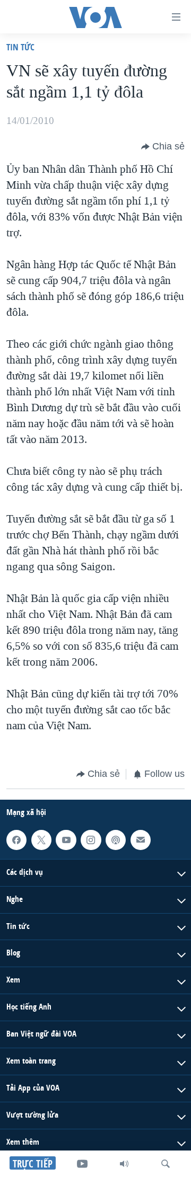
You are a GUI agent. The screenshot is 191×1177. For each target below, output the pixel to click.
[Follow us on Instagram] (91, 839)
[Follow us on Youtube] (66, 839)
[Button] (163, 147)
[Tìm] (165, 1164)
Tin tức (20, 47)
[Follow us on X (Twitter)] (41, 839)
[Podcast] (116, 839)
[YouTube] (82, 1164)
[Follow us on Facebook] (16, 839)
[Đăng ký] (141, 839)
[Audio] (124, 1164)
